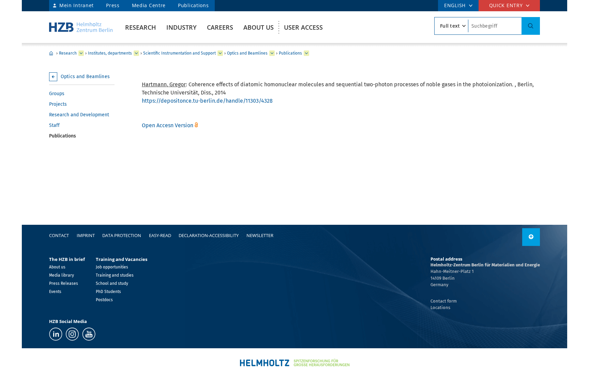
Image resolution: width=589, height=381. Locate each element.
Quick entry (506, 5)
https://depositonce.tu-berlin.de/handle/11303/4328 (207, 101)
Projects (58, 104)
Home (51, 53)
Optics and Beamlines (247, 53)
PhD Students (108, 291)
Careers (220, 27)
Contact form (444, 301)
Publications (193, 5)
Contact (59, 235)
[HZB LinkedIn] (55, 334)
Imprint (86, 235)
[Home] (80, 27)
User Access (303, 27)
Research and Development (79, 115)
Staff (54, 125)
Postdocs (104, 299)
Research (140, 27)
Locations (440, 307)
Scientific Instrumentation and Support (179, 53)
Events (55, 291)
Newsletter (259, 235)
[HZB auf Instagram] (72, 334)
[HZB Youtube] (88, 334)
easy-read (160, 235)
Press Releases (63, 283)
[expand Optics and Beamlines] (272, 53)
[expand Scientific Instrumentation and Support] (220, 53)
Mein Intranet (76, 5)
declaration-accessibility (209, 235)
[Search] (531, 26)
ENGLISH (455, 5)
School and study (112, 283)
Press (113, 5)
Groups (56, 94)
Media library (61, 275)
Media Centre (149, 5)
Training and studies (115, 275)
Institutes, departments (110, 53)
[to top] (531, 237)
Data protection (121, 235)
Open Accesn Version (167, 125)
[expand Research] (81, 53)
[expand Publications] (306, 53)
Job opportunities (112, 267)
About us (258, 27)
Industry (181, 27)
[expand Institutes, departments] (136, 53)
